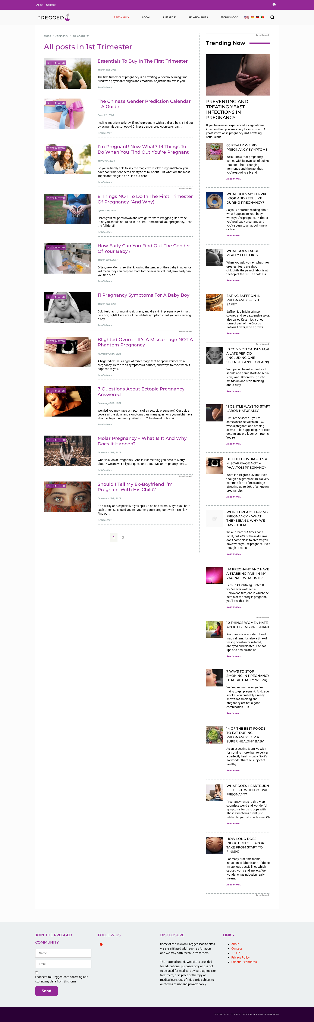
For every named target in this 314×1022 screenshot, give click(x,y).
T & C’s (235, 953)
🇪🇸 (252, 17)
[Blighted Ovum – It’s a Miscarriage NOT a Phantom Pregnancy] (214, 465)
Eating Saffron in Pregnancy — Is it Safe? (243, 300)
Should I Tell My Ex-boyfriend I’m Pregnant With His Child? (135, 487)
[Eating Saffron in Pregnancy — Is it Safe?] (214, 302)
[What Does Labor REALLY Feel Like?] (214, 257)
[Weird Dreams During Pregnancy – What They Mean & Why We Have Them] (214, 518)
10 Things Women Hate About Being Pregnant (248, 625)
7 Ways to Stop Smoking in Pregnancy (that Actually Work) (247, 675)
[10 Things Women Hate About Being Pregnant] (214, 629)
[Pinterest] (101, 944)
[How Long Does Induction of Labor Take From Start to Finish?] (214, 845)
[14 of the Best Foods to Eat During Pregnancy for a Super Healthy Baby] (214, 735)
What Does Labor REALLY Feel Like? (243, 253)
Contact (51, 4)
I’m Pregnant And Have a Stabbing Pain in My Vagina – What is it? (247, 573)
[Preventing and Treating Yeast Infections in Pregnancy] (238, 75)
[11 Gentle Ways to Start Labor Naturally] (214, 412)
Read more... (233, 178)
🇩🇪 (257, 17)
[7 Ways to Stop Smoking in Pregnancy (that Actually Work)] (214, 677)
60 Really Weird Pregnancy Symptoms (246, 147)
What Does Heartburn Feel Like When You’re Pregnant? (247, 790)
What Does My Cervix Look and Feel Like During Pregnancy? (246, 198)
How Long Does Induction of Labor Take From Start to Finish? (245, 845)
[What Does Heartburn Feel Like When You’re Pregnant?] (214, 792)
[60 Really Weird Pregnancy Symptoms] (214, 151)
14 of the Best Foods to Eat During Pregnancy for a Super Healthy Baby (245, 734)
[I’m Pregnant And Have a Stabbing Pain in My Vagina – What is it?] (214, 575)
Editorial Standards (244, 962)
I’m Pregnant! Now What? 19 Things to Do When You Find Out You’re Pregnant (143, 149)
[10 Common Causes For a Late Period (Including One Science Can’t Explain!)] (214, 355)
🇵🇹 (262, 17)
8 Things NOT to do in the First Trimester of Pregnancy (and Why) (145, 199)
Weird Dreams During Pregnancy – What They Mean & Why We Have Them (247, 518)
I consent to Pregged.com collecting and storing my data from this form (61, 979)
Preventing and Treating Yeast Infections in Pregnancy (227, 109)
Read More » (105, 87)
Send (46, 991)
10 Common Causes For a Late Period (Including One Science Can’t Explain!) (247, 355)
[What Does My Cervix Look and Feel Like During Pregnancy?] (214, 200)
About (39, 4)
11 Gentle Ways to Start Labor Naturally (248, 408)
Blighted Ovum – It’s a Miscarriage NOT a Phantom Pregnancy (246, 463)
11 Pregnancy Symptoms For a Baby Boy (143, 295)
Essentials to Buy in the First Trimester (143, 61)
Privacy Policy (240, 957)
